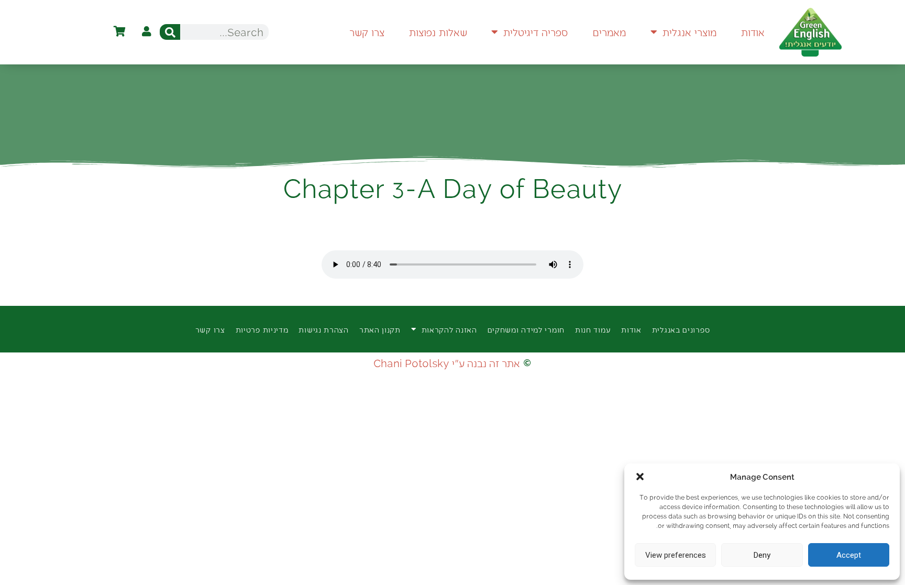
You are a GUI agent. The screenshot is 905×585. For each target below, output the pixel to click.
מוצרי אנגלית (689, 32)
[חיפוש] (170, 32)
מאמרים (609, 32)
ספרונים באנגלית (681, 329)
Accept (848, 555)
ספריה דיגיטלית (535, 32)
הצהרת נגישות (323, 329)
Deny (761, 555)
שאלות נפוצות (438, 32)
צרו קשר (366, 32)
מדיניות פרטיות (262, 329)
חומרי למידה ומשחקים (526, 329)
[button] (640, 476)
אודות (753, 32)
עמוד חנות (593, 329)
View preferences (675, 555)
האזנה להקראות (449, 329)
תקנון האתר (380, 329)
